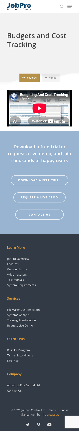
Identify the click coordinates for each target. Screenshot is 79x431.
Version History (17, 269)
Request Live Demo (20, 325)
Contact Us (14, 390)
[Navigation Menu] (69, 6)
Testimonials (15, 280)
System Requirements (21, 285)
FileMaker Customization (23, 310)
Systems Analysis (18, 315)
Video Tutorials (17, 274)
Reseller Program (18, 350)
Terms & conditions (20, 355)
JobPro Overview (18, 259)
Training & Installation (21, 320)
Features (13, 264)
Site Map (13, 361)
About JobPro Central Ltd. (24, 385)
